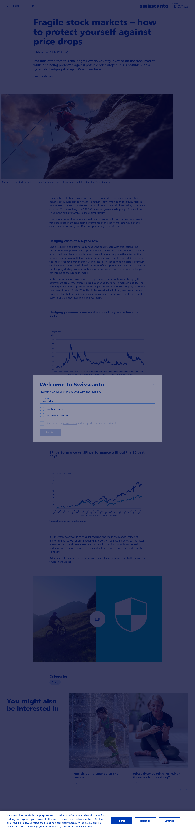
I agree (121, 820)
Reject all (145, 820)
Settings (169, 820)
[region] (97, 820)
